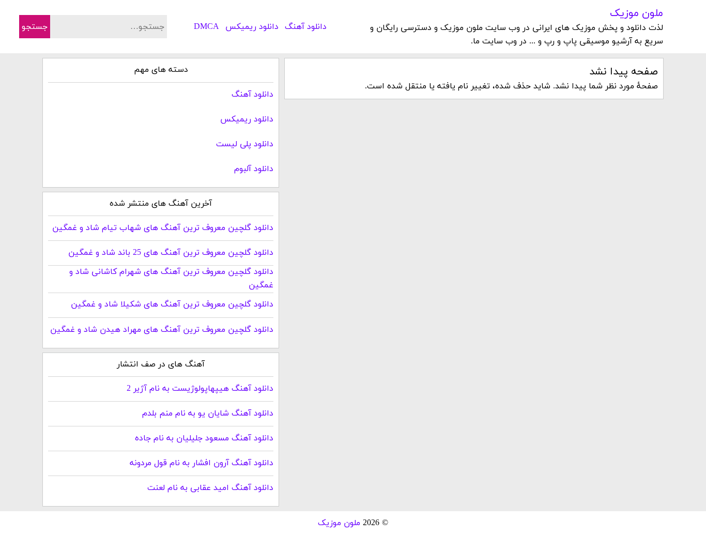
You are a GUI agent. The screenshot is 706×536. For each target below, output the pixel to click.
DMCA (206, 27)
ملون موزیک (636, 13)
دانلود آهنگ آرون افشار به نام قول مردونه (201, 463)
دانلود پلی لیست (244, 144)
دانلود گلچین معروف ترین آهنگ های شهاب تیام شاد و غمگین (162, 228)
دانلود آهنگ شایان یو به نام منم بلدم (207, 413)
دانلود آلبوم (253, 169)
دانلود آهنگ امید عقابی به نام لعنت (210, 488)
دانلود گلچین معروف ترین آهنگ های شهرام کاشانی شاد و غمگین (171, 278)
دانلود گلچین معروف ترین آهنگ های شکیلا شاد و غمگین (172, 304)
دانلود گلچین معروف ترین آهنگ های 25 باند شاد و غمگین (170, 252)
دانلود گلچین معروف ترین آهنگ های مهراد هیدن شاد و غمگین (161, 329)
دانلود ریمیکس (252, 27)
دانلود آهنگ (306, 27)
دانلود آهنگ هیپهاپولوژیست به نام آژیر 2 (200, 388)
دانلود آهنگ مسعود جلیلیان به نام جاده (204, 438)
